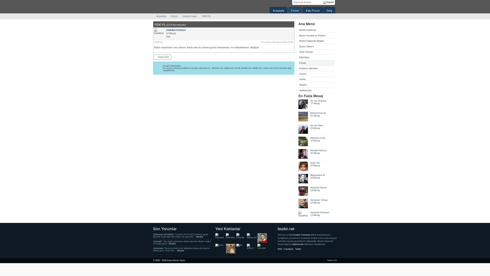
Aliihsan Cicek (317, 138)
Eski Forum (313, 10)
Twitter (298, 249)
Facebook (288, 249)
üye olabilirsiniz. (255, 68)
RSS (280, 249)
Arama (302, 74)
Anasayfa (278, 10)
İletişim (303, 85)
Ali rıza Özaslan (318, 100)
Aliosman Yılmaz (319, 200)
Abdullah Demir (318, 187)
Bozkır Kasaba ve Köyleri (312, 35)
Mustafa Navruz (318, 150)
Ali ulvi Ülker (316, 125)
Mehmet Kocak (318, 113)
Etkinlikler (304, 57)
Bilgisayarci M (317, 175)
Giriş (329, 10)
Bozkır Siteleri (306, 46)
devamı (199, 237)
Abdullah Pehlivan (319, 212)
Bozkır (179, 6)
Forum (295, 10)
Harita (302, 79)
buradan (283, 68)
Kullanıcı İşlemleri (308, 68)
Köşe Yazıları (306, 52)
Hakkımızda (305, 90)
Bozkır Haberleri (307, 30)
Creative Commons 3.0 (303, 235)
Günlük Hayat (190, 16)
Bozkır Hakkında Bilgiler (311, 41)
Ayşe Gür (315, 163)
